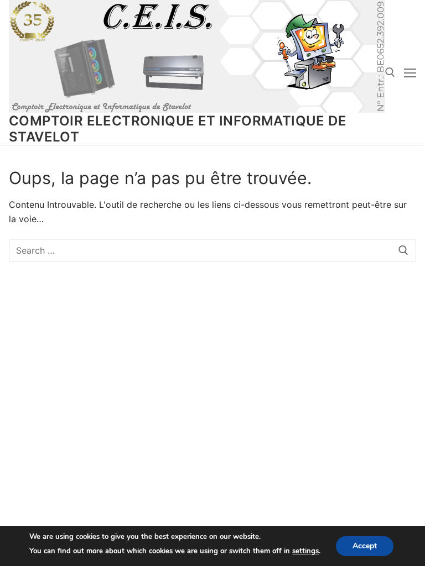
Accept (365, 546)
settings (305, 551)
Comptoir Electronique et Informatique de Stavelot (177, 129)
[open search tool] (390, 72)
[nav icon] (410, 72)
